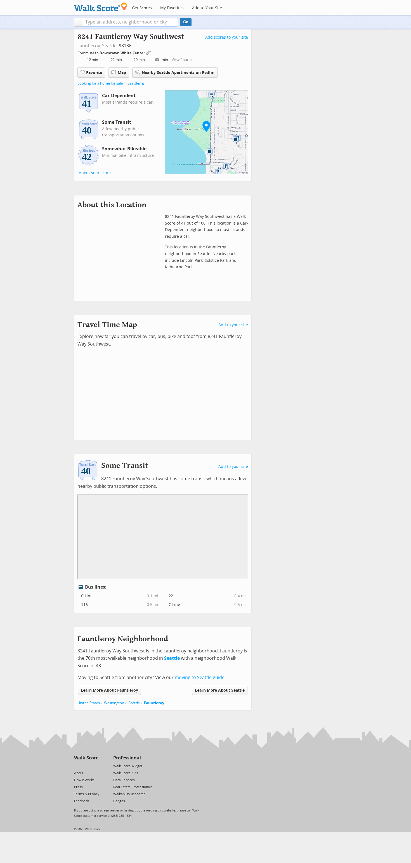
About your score (95, 173)
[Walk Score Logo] (100, 6)
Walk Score (86, 758)
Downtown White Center (123, 53)
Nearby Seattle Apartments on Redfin (178, 72)
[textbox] (130, 22)
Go (185, 22)
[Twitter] (77, 765)
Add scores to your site (226, 37)
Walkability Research (129, 794)
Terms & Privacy (86, 794)
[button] (78, 22)
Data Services (124, 780)
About (78, 773)
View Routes (182, 60)
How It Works (84, 780)
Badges (119, 801)
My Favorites (172, 8)
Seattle (109, 45)
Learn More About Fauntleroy (109, 690)
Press (78, 787)
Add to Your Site (207, 8)
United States (88, 703)
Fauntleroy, (89, 45)
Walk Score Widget (127, 766)
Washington (114, 703)
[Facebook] (86, 765)
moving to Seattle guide (200, 677)
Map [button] (122, 72)
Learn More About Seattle (220, 690)
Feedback (81, 801)
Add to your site (233, 325)
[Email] (94, 765)
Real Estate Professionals (132, 787)
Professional (127, 758)
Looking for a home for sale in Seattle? (109, 83)
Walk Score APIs (125, 773)
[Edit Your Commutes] (149, 52)
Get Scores (142, 8)
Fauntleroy (154, 703)
